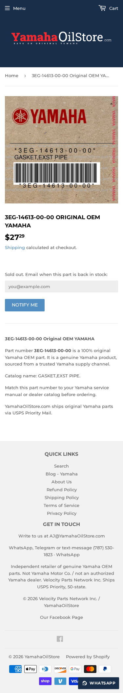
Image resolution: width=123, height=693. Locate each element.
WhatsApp (68, 554)
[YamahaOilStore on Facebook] (59, 639)
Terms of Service (61, 505)
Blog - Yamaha (62, 473)
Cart (113, 8)
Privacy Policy (61, 513)
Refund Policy (62, 489)
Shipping (15, 247)
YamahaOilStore (42, 656)
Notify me (25, 305)
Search (61, 466)
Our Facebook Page (61, 617)
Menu (19, 8)
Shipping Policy (62, 497)
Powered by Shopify (88, 656)
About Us (61, 481)
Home (11, 75)
